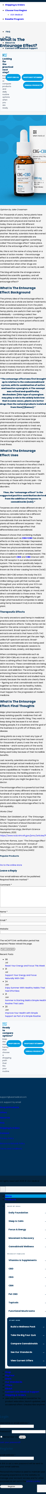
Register (11, 1486)
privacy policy (33, 1481)
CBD (28, 557)
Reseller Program (14, 19)
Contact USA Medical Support (22, 1391)
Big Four (10, 1375)
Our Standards (13, 1381)
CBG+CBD (27, 538)
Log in (22, 1437)
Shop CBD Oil (13, 77)
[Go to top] (3, 1189)
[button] (8, 56)
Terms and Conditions (11, 1148)
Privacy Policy (7, 1138)
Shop (8, 1372)
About (8, 1388)
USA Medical (16, 14)
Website (4, 928)
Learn (8, 1378)
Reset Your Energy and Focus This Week (25, 965)
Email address (7, 1454)
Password (5, 1431)
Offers (8, 1385)
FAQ (8, 31)
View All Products (33, 85)
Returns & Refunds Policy (12, 1143)
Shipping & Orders (15, 4)
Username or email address (14, 1422)
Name (4, 911)
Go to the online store (11, 865)
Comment (6, 884)
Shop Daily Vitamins (32, 77)
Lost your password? (10, 1442)
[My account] (8, 61)
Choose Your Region (16, 10)
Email (3, 920)
